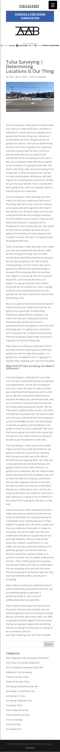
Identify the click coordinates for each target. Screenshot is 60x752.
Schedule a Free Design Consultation (30, 16)
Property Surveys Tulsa (18, 681)
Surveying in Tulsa (15, 695)
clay (11, 76)
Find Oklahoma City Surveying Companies (27, 657)
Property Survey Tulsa (17, 676)
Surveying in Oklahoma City (20, 691)
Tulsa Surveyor (13, 724)
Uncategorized (13, 729)
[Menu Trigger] (53, 5)
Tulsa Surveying (37, 76)
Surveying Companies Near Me (22, 686)
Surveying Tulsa (14, 705)
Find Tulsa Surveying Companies (23, 662)
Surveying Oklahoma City (19, 700)
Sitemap (30, 747)
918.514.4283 (29, 6)
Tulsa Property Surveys (18, 714)
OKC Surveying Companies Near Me (24, 667)
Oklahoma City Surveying (19, 672)
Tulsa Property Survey (17, 710)
